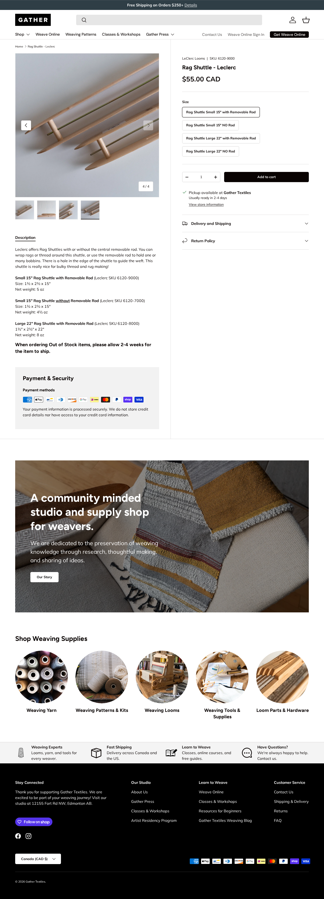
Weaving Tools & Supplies (222, 713)
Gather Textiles (35, 881)
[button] (306, 20)
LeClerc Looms (193, 58)
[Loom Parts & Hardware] (282, 677)
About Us (139, 792)
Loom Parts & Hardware (282, 710)
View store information (206, 204)
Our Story (44, 577)
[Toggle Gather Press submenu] (172, 34)
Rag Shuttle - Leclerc (41, 46)
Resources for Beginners (220, 811)
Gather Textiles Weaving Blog (225, 820)
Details (191, 5)
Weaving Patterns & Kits (102, 710)
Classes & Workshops (121, 34)
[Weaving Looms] (162, 677)
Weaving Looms (162, 710)
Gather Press (157, 34)
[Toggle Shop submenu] (28, 34)
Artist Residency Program (154, 820)
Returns (281, 811)
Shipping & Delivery (291, 801)
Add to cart (266, 177)
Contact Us (212, 34)
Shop (19, 34)
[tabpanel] (87, 300)
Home (19, 46)
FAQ (278, 820)
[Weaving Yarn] (41, 677)
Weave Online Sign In (246, 34)
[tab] (25, 237)
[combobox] (169, 20)
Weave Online (48, 34)
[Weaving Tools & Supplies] (222, 677)
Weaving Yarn (41, 710)
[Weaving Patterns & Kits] (101, 677)
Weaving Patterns (80, 34)
